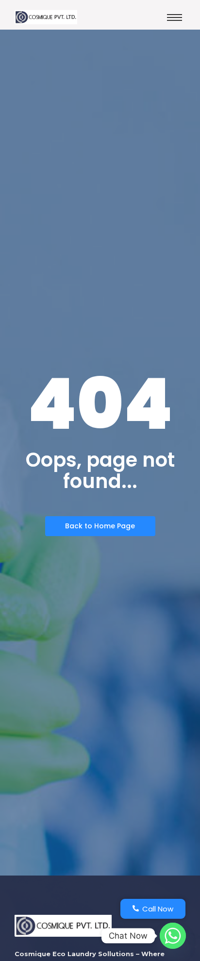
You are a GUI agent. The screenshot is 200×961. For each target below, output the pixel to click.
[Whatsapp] (173, 936)
